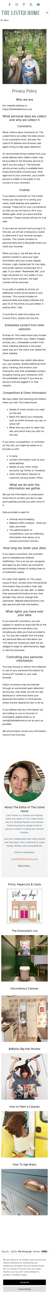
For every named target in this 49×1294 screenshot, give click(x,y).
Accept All (24, 1282)
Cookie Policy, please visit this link (20, 318)
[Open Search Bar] (47, 13)
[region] (24, 1274)
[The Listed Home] (23, 13)
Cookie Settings (24, 1289)
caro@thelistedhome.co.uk (24, 859)
